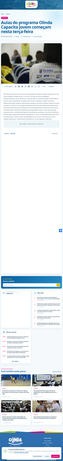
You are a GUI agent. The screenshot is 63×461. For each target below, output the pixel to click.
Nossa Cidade (47, 440)
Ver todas (15, 361)
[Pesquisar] (58, 285)
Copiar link (55, 133)
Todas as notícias (57, 371)
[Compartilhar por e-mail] (32, 86)
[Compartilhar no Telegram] (19, 86)
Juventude (4, 17)
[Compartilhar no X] (25, 86)
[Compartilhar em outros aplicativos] (38, 86)
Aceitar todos (55, 456)
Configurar (47, 456)
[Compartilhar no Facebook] (22, 86)
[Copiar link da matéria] (35, 86)
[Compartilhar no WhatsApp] (15, 86)
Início (2, 14)
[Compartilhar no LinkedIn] (28, 86)
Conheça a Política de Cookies (21, 452)
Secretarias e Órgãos (47, 443)
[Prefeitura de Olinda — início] (31, 4)
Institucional (47, 438)
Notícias (8, 14)
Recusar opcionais (37, 456)
